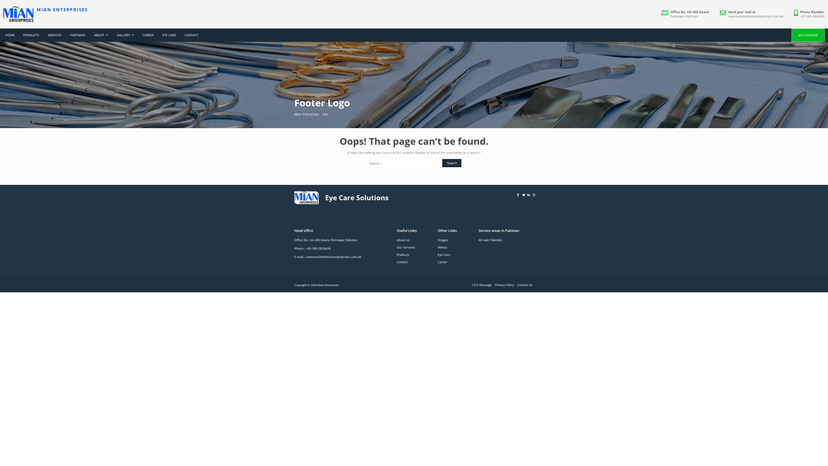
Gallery (123, 35)
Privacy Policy (504, 285)
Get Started (808, 35)
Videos (442, 247)
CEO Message (482, 285)
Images (443, 240)
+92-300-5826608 (812, 16)
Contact (192, 35)
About (99, 35)
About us (403, 240)
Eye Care (169, 35)
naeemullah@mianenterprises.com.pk (755, 16)
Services (54, 35)
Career (148, 35)
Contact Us (525, 285)
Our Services (406, 247)
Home (10, 35)
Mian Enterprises (62, 10)
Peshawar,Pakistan (684, 16)
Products (31, 35)
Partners (77, 35)
